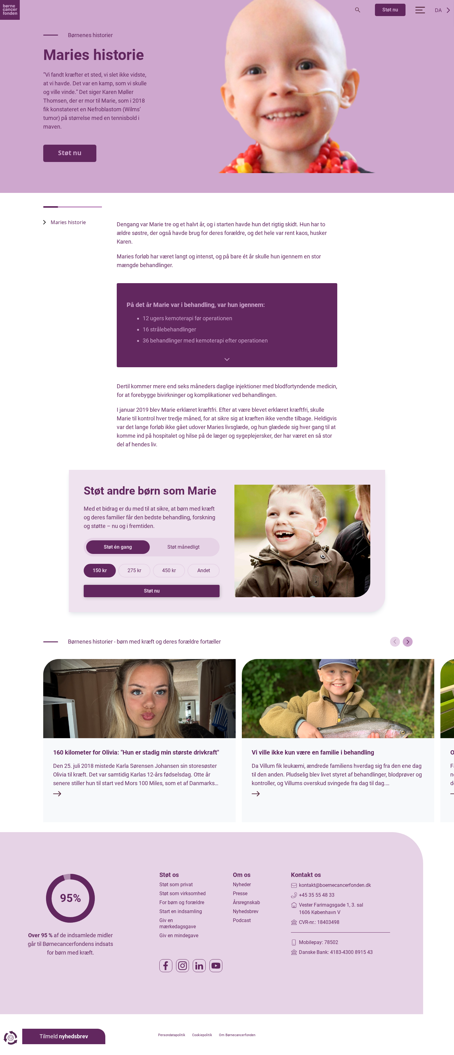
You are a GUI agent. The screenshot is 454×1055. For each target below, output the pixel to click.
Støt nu (390, 10)
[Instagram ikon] (182, 965)
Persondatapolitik (171, 1035)
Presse (240, 893)
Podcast (242, 920)
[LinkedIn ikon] (199, 965)
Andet (203, 570)
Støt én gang (118, 547)
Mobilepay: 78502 (318, 942)
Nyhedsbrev (246, 911)
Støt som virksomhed (182, 893)
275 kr (134, 570)
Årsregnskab (246, 902)
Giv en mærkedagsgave (177, 923)
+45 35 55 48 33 (316, 895)
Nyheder (242, 884)
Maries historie (68, 222)
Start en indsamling (180, 911)
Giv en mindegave (178, 935)
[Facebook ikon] (165, 965)
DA (438, 10)
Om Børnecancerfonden (237, 1035)
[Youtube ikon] (215, 965)
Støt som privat (176, 884)
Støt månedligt (183, 547)
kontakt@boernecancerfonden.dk (335, 885)
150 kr (100, 570)
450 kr (169, 570)
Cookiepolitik (202, 1035)
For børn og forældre (181, 902)
